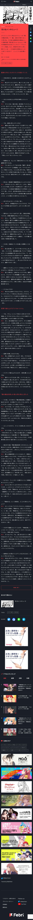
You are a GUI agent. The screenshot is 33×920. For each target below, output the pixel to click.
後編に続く (16, 587)
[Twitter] (29, 33)
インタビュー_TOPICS (6, 744)
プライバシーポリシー (8, 901)
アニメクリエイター (6, 747)
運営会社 (5, 907)
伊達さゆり (24, 747)
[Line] (29, 39)
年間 (28, 678)
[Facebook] (29, 36)
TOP (2, 4)
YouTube (23, 904)
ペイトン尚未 (18, 750)
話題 (12, 750)
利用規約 (5, 904)
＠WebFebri (23, 901)
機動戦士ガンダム (6, 750)
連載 (5, 4)
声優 (14, 744)
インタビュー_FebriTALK (21, 744)
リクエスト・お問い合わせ (9, 898)
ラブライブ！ (25, 750)
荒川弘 (10, 63)
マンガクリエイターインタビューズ (14, 4)
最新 (5, 678)
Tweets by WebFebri (6, 881)
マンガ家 (4, 63)
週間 (12, 678)
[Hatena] (29, 41)
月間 (20, 678)
